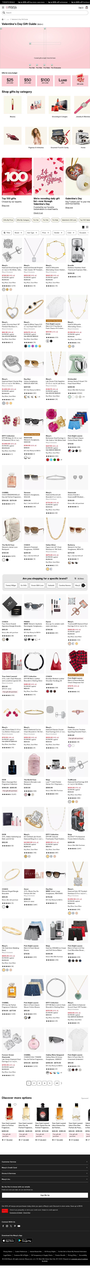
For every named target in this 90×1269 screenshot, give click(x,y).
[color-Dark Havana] (29, 457)
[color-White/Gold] (3, 906)
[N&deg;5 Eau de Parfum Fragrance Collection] (12, 987)
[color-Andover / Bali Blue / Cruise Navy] (80, 1069)
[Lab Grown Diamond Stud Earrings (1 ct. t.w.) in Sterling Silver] (12, 1039)
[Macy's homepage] (3, 19)
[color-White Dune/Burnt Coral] (3, 560)
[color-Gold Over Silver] (47, 569)
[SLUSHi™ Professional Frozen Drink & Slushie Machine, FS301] (78, 819)
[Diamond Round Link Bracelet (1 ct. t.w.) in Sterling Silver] (56, 477)
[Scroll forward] (83, 585)
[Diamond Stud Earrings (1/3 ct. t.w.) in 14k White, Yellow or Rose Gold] (12, 250)
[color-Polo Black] (76, 450)
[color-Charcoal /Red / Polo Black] (69, 960)
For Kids (55, 220)
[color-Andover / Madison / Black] (76, 1069)
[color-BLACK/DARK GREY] (29, 639)
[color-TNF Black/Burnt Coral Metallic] (7, 560)
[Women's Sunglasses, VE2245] (34, 477)
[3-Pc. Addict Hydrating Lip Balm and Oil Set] (12, 819)
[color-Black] (25, 457)
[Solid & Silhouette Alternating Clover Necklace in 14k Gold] (78, 307)
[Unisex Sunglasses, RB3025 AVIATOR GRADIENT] (34, 364)
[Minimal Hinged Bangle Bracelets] (12, 874)
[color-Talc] (36, 639)
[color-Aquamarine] (51, 459)
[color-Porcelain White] (76, 397)
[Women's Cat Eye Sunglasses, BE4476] (78, 530)
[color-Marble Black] (25, 639)
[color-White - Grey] (54, 1072)
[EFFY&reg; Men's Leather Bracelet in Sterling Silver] (34, 661)
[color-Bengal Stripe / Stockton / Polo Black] (29, 1017)
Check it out (38, 213)
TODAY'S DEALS (8, 2)
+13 (83, 397)
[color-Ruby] (47, 459)
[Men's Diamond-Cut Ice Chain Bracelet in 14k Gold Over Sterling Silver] (34, 712)
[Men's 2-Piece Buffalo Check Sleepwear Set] (78, 661)
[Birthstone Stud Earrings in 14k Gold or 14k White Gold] (56, 420)
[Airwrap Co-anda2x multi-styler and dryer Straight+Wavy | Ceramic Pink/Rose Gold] (56, 606)
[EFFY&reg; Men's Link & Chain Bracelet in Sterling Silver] (56, 987)
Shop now (5, 205)
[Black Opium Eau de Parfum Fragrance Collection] (42, 1112)
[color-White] (69, 1069)
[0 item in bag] (86, 7)
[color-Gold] (47, 856)
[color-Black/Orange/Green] (76, 960)
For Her (36, 220)
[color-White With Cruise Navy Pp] (47, 341)
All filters (81, 578)
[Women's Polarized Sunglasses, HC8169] (34, 530)
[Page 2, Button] (61, 1083)
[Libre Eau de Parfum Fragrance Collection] (26, 1112)
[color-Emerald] (54, 459)
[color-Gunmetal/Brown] (36, 397)
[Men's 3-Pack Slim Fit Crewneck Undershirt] (78, 1039)
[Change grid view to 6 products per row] (87, 227)
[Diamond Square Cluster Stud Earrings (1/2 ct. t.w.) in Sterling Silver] (56, 712)
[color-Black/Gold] (7, 906)
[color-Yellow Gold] (7, 289)
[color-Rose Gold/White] (73, 745)
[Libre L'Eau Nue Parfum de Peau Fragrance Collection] (76, 1112)
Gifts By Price (8, 220)
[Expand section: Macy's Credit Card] (45, 1167)
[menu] (3, 7)
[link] (12, 277)
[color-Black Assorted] (73, 960)
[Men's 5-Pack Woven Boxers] (34, 930)
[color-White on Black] (73, 397)
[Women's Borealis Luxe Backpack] (34, 764)
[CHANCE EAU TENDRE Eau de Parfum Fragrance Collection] (34, 1039)
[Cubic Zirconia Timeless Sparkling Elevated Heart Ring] (78, 712)
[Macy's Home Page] (11, 7)
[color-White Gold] (3, 289)
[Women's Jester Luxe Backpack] (12, 530)
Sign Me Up (45, 1195)
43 (57, 1083)
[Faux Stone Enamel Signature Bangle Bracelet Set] (12, 606)
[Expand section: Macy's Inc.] (45, 1179)
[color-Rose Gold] (10, 289)
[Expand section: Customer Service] (45, 1162)
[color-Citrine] (39, 346)
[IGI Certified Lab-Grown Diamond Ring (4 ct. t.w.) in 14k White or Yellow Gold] (34, 819)
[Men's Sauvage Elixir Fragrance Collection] (12, 764)
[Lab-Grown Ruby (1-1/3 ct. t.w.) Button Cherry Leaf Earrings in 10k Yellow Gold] (12, 712)
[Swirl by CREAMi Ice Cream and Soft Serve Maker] (56, 930)
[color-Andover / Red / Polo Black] (80, 450)
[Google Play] (25, 1240)
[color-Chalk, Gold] (3, 639)
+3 (61, 1072)
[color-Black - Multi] (51, 1072)
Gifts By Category (23, 220)
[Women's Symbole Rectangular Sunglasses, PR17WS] (34, 606)
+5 (39, 397)
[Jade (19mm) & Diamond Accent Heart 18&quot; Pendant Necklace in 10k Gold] (78, 987)
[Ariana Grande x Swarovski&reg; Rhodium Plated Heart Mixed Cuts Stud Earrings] (78, 477)
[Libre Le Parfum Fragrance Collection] (9, 1112)
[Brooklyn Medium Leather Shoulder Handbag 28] (56, 661)
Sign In (81, 7)
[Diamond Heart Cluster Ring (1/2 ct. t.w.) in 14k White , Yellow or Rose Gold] (12, 364)
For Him (45, 220)
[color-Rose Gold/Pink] (69, 745)
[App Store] (8, 1240)
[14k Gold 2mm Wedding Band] (12, 930)
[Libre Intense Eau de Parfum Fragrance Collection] (59, 1112)
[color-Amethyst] (32, 346)
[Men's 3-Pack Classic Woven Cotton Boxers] (34, 987)
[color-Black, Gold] (7, 639)
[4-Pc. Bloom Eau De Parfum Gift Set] (34, 874)
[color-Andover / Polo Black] (73, 450)
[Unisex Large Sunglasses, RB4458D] (56, 874)
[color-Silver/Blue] (36, 346)
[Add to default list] (15, 1104)
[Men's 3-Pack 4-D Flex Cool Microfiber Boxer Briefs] (78, 930)
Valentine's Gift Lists (69, 220)
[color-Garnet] (58, 459)
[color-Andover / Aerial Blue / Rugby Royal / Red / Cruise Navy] (69, 450)
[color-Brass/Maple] (54, 691)
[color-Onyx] (25, 346)
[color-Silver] (51, 569)
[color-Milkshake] (80, 397)
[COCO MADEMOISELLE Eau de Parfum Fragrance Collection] (12, 477)
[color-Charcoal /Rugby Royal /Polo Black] (80, 960)
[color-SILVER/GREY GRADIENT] (32, 397)
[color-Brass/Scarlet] (47, 691)
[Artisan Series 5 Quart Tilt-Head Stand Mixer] (78, 364)
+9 (39, 639)
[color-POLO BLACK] (51, 341)
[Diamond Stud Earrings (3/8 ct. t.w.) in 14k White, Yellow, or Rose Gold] (78, 764)
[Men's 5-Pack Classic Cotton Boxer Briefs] (78, 420)
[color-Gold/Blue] (29, 397)
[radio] (3, 289)
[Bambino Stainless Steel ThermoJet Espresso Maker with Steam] (78, 250)
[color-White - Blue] (58, 1072)
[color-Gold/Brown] (25, 397)
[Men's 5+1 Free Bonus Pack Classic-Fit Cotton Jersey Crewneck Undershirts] (56, 307)
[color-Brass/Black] (51, 691)
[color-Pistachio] (69, 397)
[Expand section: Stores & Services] (45, 1173)
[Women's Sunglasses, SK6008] (34, 420)
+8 (61, 460)
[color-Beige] (69, 562)
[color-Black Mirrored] (32, 639)
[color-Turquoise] (29, 346)
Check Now (26, 1213)
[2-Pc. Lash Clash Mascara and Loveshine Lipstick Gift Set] (12, 661)
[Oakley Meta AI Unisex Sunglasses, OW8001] (56, 1039)
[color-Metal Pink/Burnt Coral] (25, 794)
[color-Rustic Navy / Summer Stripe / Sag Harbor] (25, 1017)
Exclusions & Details (16, 1213)
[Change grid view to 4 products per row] (83, 227)
